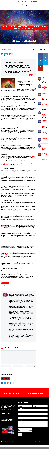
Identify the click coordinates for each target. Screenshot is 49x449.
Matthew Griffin (4, 49)
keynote (33, 81)
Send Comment (5, 378)
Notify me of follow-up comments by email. (8, 371)
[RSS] (21, 1)
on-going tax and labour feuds (9, 220)
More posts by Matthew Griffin (15, 339)
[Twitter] (18, 1)
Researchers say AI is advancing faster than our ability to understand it (44, 156)
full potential (5, 254)
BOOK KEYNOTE (34, 1)
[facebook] (2, 409)
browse (19, 82)
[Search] (41, 8)
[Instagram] (20, 1)
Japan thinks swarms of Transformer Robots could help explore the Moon (45, 132)
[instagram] (4, 409)
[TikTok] (27, 1)
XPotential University (21, 81)
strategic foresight (4, 164)
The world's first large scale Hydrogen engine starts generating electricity (44, 147)
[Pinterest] (4, 285)
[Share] (24, 1)
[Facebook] (15, 1)
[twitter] (10, 409)
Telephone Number (21, 412)
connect (27, 81)
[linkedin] (6, 409)
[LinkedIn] (17, 1)
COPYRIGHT (31, 441)
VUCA (24, 93)
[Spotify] (25, 1)
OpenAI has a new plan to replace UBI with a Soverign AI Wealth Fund (45, 114)
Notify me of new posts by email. (6, 374)
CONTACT (27, 441)
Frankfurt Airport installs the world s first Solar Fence (45, 140)
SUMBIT (20, 434)
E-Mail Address (21, 408)
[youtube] (12, 409)
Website (19, 416)
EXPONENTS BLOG (37, 441)
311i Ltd (8, 441)
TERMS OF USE (43, 441)
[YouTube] (23, 1)
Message (20, 420)
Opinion (9, 49)
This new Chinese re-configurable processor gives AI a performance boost (45, 87)
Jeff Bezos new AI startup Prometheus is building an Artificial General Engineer (44, 123)
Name (19, 404)
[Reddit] (8, 285)
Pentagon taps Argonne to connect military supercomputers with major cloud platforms (44, 105)
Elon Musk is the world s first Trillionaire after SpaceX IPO (44, 79)
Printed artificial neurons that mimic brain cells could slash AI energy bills (44, 96)
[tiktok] (8, 409)
